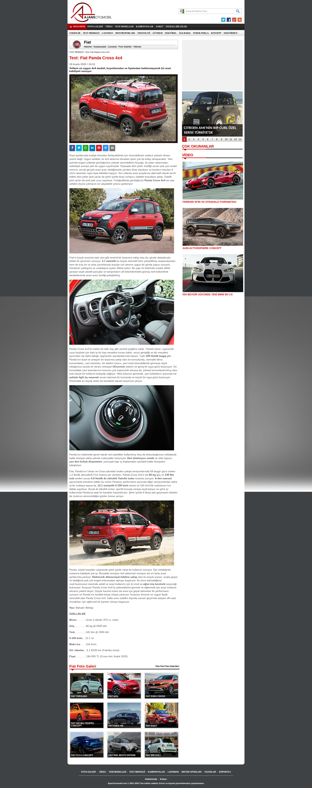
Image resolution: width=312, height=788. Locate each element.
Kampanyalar (100, 47)
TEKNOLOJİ (143, 33)
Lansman (112, 47)
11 (230, 139)
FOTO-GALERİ (95, 26)
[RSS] (238, 19)
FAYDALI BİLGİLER (176, 26)
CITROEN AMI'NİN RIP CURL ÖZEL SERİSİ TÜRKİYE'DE (210, 130)
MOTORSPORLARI (125, 33)
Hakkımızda (151, 779)
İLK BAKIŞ (184, 33)
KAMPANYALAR (144, 26)
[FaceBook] (229, 19)
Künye (163, 779)
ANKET (159, 26)
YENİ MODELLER (124, 26)
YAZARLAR (210, 772)
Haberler (88, 47)
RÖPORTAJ (225, 772)
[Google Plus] (234, 19)
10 (226, 139)
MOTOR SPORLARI (191, 772)
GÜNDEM (157, 33)
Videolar (137, 47)
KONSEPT (216, 33)
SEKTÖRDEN (230, 33)
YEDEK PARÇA (201, 33)
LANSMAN (107, 33)
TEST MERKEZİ (91, 33)
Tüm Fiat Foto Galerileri (167, 666)
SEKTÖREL (171, 33)
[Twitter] (224, 19)
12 (235, 139)
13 (240, 139)
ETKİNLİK (75, 33)
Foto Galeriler (125, 47)
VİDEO (108, 26)
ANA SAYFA (79, 26)
